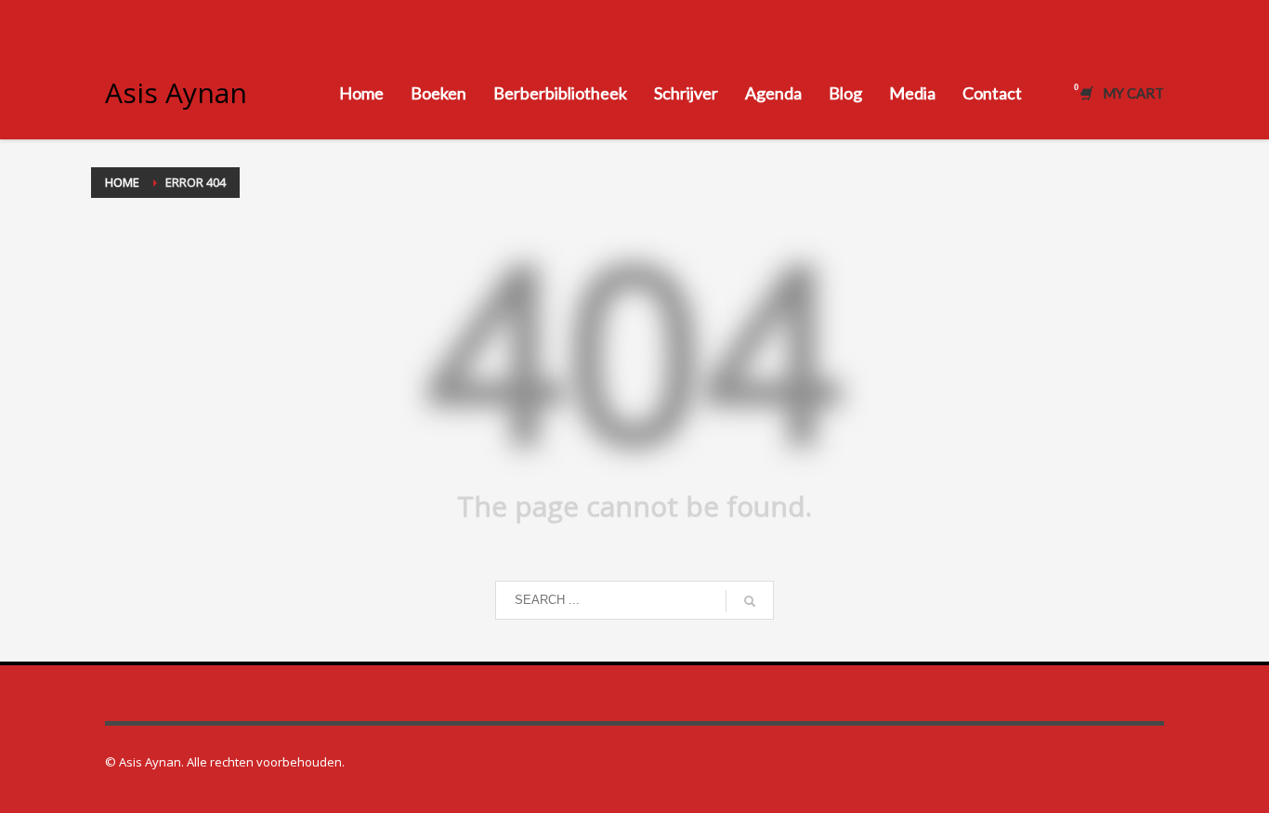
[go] (750, 601)
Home (122, 182)
